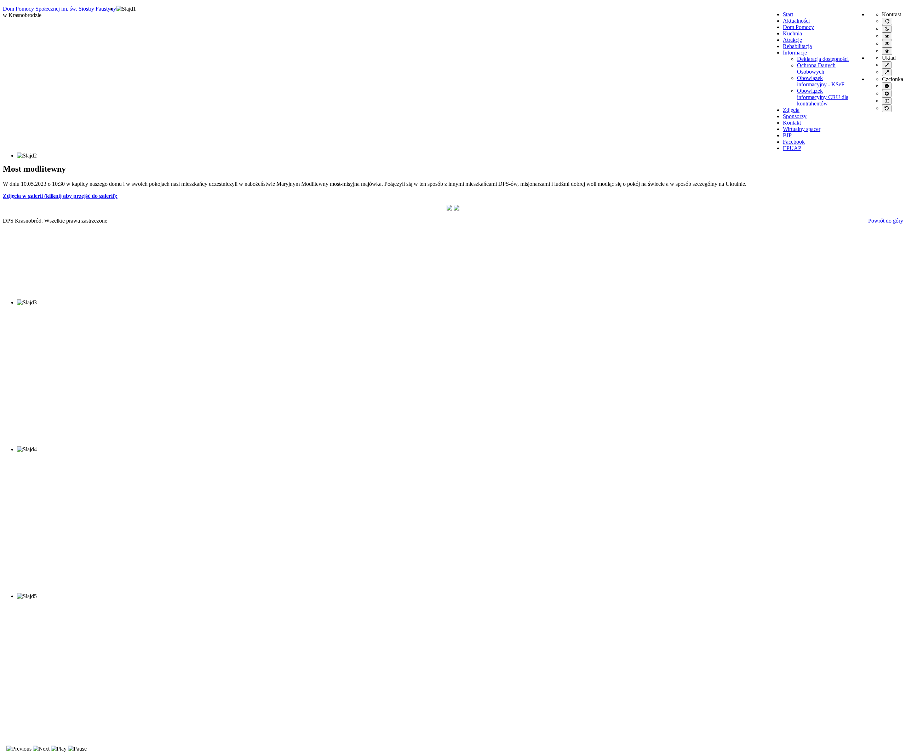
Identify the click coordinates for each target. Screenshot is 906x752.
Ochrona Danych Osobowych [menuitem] (816, 68)
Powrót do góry (885, 221)
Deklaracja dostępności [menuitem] (823, 59)
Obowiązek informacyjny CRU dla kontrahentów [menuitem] (822, 97)
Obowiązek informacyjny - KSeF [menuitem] (820, 81)
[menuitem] (788, 14)
